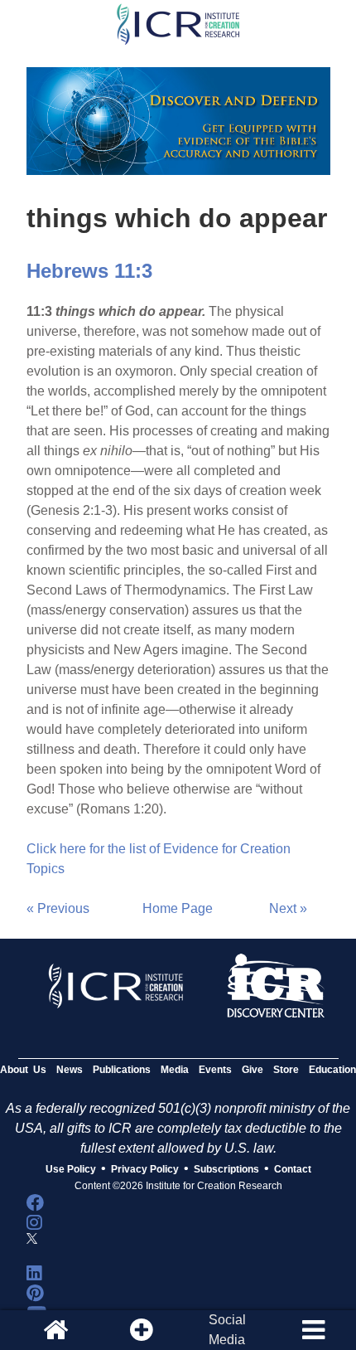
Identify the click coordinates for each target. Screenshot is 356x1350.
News (69, 1070)
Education (332, 1070)
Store (286, 1070)
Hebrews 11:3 (89, 271)
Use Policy (71, 1169)
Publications (122, 1070)
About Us (23, 1070)
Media (175, 1070)
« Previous (57, 908)
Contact (292, 1169)
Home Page (177, 908)
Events (215, 1070)
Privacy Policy (145, 1169)
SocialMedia (227, 1330)
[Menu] (313, 1330)
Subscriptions (226, 1169)
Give (252, 1070)
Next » (288, 908)
